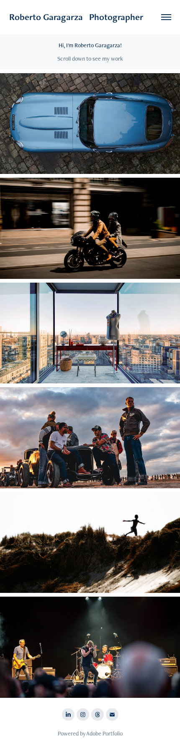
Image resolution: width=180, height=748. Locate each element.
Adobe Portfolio (104, 733)
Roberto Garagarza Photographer (76, 17)
